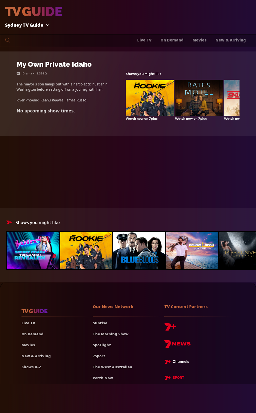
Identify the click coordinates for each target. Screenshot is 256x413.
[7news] (177, 346)
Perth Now (103, 378)
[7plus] (170, 328)
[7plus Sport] (174, 379)
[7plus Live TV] (178, 363)
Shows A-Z (31, 367)
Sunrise (100, 323)
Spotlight (102, 345)
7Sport (99, 356)
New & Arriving (231, 39)
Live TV (144, 39)
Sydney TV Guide (24, 25)
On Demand (172, 39)
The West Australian (112, 367)
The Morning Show (110, 334)
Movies (199, 39)
